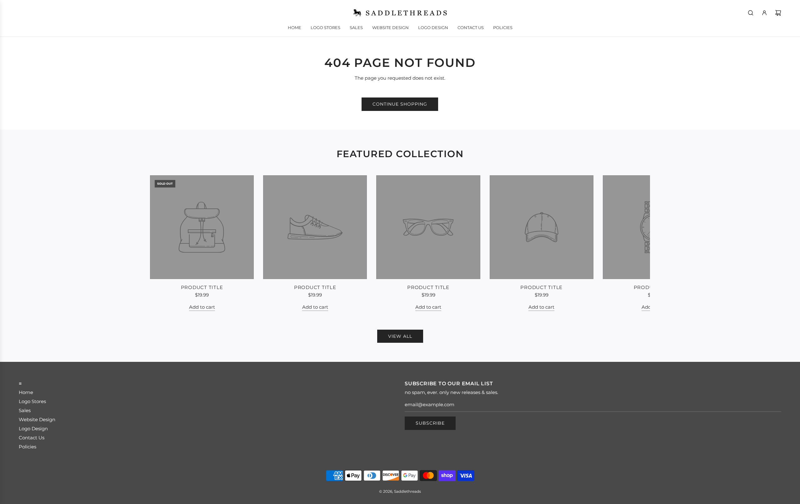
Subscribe (430, 423)
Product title (202, 287)
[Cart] (778, 13)
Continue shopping (399, 104)
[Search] (751, 13)
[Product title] (202, 227)
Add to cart (202, 307)
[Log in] (764, 13)
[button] (161, 243)
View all (400, 336)
